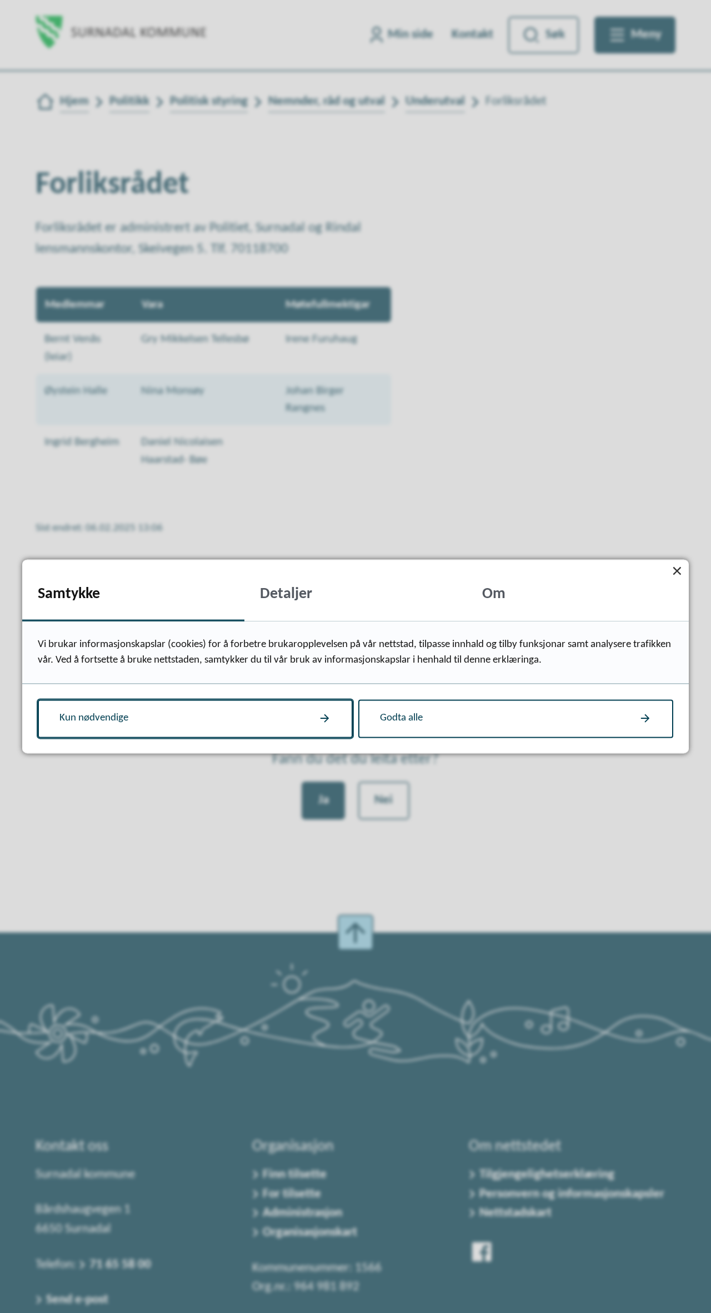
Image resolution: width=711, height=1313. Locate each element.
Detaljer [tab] (286, 594)
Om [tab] (493, 594)
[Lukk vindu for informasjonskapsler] (676, 571)
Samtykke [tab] (69, 594)
